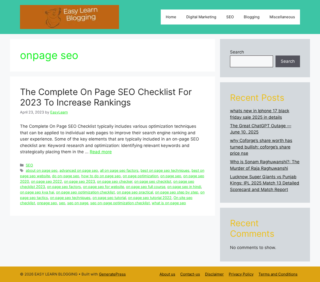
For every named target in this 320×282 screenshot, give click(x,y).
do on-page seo (65, 176)
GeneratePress (112, 274)
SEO (230, 16)
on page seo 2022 (46, 181)
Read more (101, 151)
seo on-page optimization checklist (120, 203)
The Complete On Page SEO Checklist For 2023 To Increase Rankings (106, 97)
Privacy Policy (241, 274)
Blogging (252, 16)
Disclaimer (214, 274)
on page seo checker (114, 181)
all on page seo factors (119, 170)
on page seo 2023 (79, 181)
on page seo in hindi (184, 186)
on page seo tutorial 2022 (150, 198)
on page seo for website (103, 186)
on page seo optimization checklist (85, 192)
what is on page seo (169, 203)
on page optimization (140, 176)
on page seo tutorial (109, 198)
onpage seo (47, 203)
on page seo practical (135, 192)
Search (237, 52)
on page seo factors (64, 186)
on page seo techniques (70, 198)
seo (62, 203)
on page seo (170, 176)
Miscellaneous (282, 16)
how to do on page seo (101, 176)
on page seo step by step (176, 192)
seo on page (77, 203)
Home (171, 16)
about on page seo (42, 170)
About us (167, 274)
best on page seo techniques (165, 170)
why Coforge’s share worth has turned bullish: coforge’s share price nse (261, 147)
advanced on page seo (79, 170)
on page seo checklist (152, 181)
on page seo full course (145, 186)
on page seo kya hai (37, 192)
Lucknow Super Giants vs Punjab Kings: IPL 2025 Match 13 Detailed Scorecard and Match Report (264, 183)
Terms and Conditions (278, 274)
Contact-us (190, 274)
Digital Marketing (201, 16)
